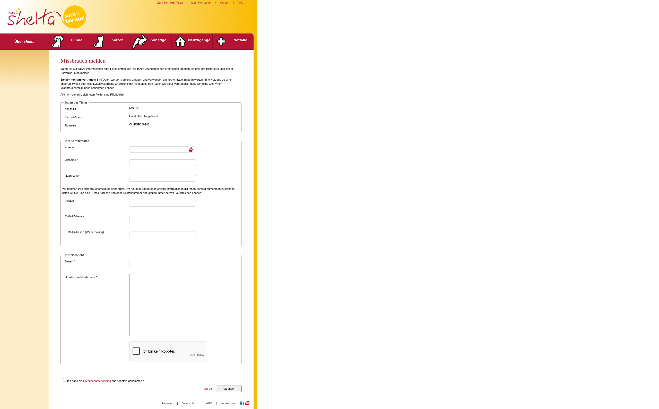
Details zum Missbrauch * (81, 277)
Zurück (208, 388)
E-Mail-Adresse (74, 216)
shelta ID (70, 108)
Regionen (167, 403)
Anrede (69, 147)
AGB (209, 403)
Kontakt (224, 2)
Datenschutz (190, 403)
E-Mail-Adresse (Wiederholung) (84, 232)
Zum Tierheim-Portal (170, 2)
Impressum (228, 403)
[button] (191, 149)
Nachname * (72, 175)
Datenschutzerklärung (97, 380)
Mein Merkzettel (201, 2)
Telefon (69, 200)
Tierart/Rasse (73, 117)
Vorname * (71, 159)
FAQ (240, 2)
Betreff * (70, 261)
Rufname (70, 125)
